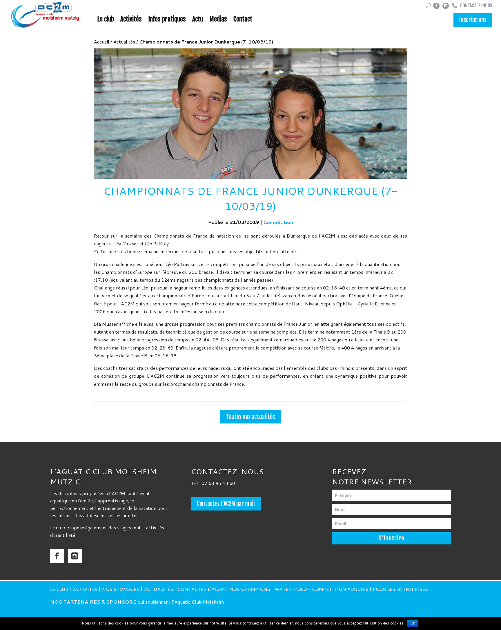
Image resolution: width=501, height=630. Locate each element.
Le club (105, 20)
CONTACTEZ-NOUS (476, 5)
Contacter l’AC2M (201, 589)
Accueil (101, 41)
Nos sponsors (121, 589)
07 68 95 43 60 (218, 483)
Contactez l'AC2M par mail (226, 503)
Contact (242, 20)
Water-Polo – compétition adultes (322, 589)
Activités (131, 20)
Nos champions (249, 589)
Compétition (278, 222)
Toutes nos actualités (250, 416)
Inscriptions (473, 19)
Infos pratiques (167, 20)
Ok (413, 623)
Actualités (124, 41)
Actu (197, 20)
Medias (218, 20)
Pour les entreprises (400, 589)
